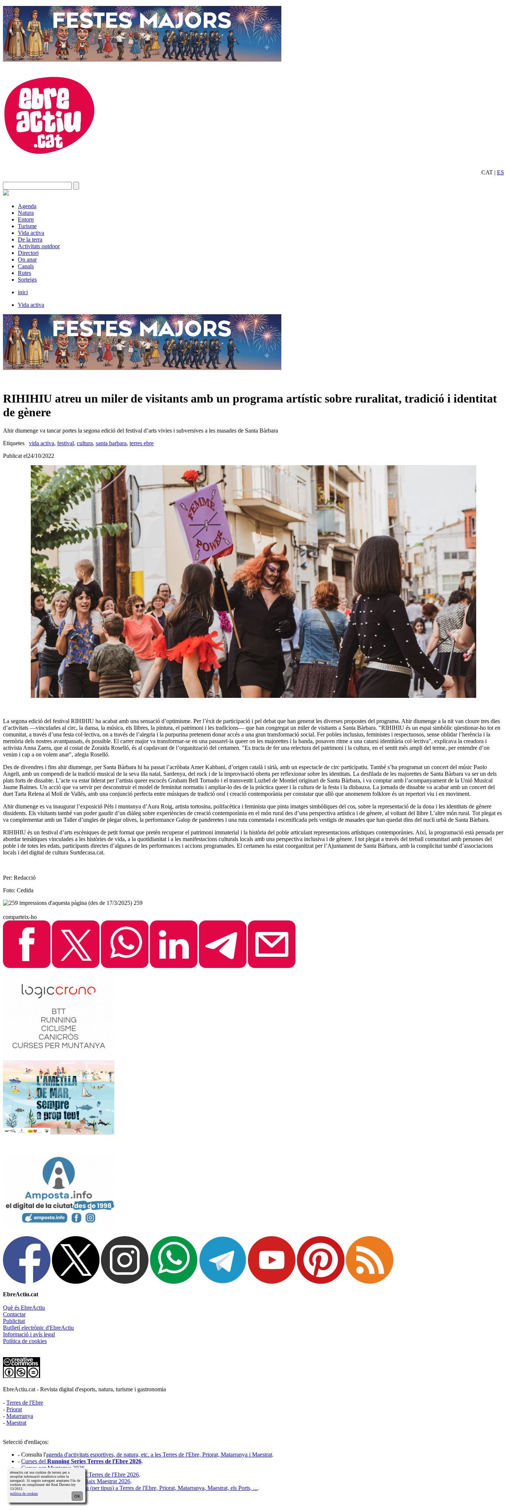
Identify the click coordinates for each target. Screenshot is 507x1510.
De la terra (30, 239)
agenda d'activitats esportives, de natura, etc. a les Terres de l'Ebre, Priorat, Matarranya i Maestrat (159, 1454)
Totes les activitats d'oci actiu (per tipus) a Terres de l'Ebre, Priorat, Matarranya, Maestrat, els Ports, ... (139, 1488)
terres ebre (142, 443)
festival (65, 443)
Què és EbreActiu (24, 1307)
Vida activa (31, 233)
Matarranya (19, 1416)
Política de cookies (25, 1341)
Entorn (26, 219)
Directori (28, 253)
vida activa (41, 443)
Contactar (14, 1314)
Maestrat (16, 1422)
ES (500, 172)
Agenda (27, 206)
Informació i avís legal (29, 1334)
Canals (26, 266)
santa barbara (111, 443)
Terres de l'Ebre (24, 1402)
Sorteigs (27, 279)
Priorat (14, 1409)
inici (23, 292)
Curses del (81, 1461)
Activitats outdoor (39, 246)
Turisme (27, 226)
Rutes (24, 273)
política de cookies (24, 1493)
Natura (26, 213)
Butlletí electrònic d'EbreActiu (38, 1327)
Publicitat (14, 1321)
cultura (85, 443)
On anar (27, 259)
